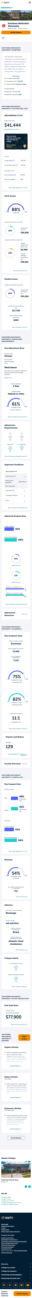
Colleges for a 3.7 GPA (7, 1201)
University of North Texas (10, 1180)
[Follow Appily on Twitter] (10, 1285)
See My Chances (16, 32)
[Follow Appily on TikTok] (21, 1285)
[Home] (5, 2)
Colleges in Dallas (6, 1197)
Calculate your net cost (11, 129)
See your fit (7, 377)
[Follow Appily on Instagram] (4, 1285)
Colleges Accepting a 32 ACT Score (11, 1202)
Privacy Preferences (6, 1252)
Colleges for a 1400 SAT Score (9, 1204)
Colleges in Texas (6, 1199)
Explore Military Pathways (11, 146)
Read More (16, 76)
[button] (3, 38)
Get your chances (15, 410)
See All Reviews (16, 1138)
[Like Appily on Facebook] (16, 1285)
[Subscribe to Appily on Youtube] (27, 1285)
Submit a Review (24, 1037)
